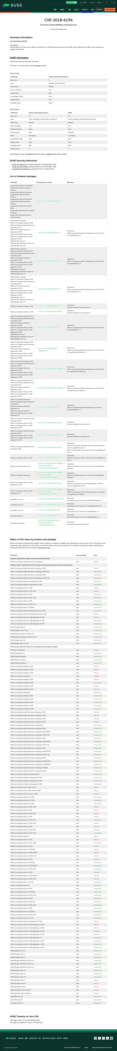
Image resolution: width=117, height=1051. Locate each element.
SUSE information (19, 57)
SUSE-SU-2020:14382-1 (20, 166)
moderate (38, 65)
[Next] (65, 29)
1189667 (49, 154)
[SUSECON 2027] (71, 2)
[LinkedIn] (107, 1038)
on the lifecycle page (43, 548)
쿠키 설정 (86, 1047)
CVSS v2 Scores (14, 73)
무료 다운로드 (110, 9)
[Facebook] (99, 1038)
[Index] (59, 29)
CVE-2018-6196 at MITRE (18, 41)
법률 (26, 1038)
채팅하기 (65, 1038)
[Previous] (53, 29)
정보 (39, 1038)
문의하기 (99, 9)
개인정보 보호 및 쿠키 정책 (98, 1047)
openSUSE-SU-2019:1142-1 (21, 169)
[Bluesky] (111, 1038)
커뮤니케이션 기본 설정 (48, 1038)
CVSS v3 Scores (14, 109)
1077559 (28, 154)
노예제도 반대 (33, 1038)
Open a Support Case (12, 1047)
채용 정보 (20, 1038)
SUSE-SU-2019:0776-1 (20, 164)
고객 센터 (84, 2)
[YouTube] (95, 1038)
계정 (93, 2)
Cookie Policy (109, 1047)
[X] (103, 1038)
